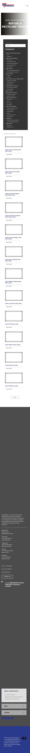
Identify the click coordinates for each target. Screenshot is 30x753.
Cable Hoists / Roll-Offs (11, 80)
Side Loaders (9, 104)
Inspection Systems (11, 96)
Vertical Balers (10, 66)
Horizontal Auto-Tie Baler (12, 87)
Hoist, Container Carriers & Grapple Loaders (14, 79)
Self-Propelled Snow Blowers (12, 121)
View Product (9, 154)
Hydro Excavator (10, 111)
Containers (9, 56)
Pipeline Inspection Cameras (11, 92)
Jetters (8, 113)
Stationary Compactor (11, 65)
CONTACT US (7, 576)
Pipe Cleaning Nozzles (11, 115)
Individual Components (11, 94)
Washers (8, 77)
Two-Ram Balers (10, 89)
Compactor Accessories (11, 61)
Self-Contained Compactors (12, 63)
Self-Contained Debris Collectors (13, 70)
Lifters (8, 101)
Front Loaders (9, 99)
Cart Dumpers (9, 60)
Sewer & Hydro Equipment (11, 106)
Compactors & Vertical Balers (12, 58)
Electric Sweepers (9, 73)
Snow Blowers (8, 118)
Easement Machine (10, 109)
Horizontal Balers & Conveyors (12, 85)
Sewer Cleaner (10, 116)
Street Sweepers (9, 123)
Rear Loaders (9, 103)
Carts (8, 54)
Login (24, 738)
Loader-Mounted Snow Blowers (13, 120)
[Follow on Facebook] (3, 718)
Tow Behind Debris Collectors (12, 72)
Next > (15, 397)
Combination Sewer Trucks (12, 108)
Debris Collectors (9, 68)
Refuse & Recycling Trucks (11, 97)
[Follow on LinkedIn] (12, 718)
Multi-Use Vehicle (9, 90)
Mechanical (9, 125)
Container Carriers (10, 82)
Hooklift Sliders (10, 84)
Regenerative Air (10, 127)
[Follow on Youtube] (9, 718)
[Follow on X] (6, 718)
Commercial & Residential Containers (13, 53)
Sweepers (9, 75)
